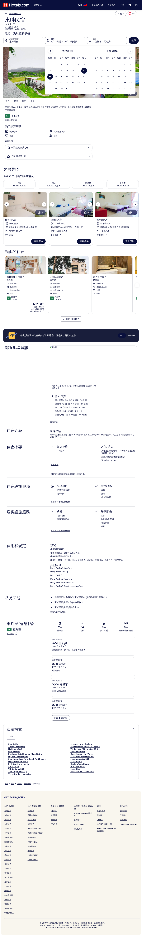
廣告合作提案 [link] (79, 824)
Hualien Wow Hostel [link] (79, 764)
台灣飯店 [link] (31, 811)
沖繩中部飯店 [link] (33, 842)
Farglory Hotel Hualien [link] (81, 744)
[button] (61, 65)
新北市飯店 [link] (8, 877)
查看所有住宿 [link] (15, 13)
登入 (137, 5)
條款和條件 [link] (101, 811)
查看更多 (54, 422)
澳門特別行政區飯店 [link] (35, 828)
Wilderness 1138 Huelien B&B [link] (84, 749)
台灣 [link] (12, 784)
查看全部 (9, 141)
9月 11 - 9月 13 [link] (123, 185)
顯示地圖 (55, 388)
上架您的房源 (97, 5)
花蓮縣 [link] (19, 784)
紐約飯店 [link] (7, 891)
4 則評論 (10, 633)
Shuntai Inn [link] (13, 744)
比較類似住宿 (72, 319)
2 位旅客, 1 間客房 (102, 41)
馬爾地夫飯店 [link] (33, 815)
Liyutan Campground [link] (18, 756)
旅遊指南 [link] (123, 820)
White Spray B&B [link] (16, 769)
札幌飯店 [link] (7, 900)
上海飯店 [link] (7, 886)
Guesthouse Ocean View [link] (82, 771)
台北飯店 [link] (7, 811)
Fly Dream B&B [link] (15, 749)
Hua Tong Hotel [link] (77, 766)
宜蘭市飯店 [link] (8, 842)
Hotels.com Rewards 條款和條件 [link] (106, 829)
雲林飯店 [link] (31, 851)
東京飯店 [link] (7, 851)
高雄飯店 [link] (7, 815)
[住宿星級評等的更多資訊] (13, 24)
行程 (122, 5)
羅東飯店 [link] (7, 860)
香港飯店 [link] (7, 855)
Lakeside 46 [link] (76, 761)
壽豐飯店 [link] (27, 784)
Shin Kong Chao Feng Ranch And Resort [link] (27, 759)
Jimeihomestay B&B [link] (79, 759)
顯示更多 (54, 464)
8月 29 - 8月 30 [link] (19, 185)
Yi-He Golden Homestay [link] (19, 774)
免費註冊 (131, 335)
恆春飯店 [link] (7, 864)
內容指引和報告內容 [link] (104, 824)
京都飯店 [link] (7, 846)
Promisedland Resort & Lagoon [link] (85, 746)
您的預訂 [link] (54, 811)
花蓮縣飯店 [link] (32, 846)
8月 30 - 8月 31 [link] (53, 185)
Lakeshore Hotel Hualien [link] (82, 756)
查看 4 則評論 (11, 120)
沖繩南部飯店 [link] (33, 855)
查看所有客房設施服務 (60, 530)
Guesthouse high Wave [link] (81, 754)
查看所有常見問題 (58, 612)
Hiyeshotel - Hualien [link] (18, 761)
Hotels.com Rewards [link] (128, 824)
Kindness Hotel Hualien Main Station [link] (25, 754)
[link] (132, 13)
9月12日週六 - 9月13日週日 (64, 41)
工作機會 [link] (123, 815)
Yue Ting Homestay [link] (17, 771)
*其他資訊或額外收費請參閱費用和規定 (66, 474)
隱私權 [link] (99, 815)
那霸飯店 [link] (7, 904)
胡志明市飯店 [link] (9, 913)
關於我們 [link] (123, 811)
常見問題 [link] (54, 815)
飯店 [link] (6, 784)
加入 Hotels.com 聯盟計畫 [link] (83, 814)
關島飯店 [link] (31, 824)
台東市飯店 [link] (8, 837)
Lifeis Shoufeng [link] (77, 751)
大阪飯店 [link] (7, 824)
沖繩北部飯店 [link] (33, 860)
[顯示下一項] (137, 285)
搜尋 (133, 40)
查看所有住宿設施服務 (60, 502)
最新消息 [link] (77, 820)
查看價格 (38, 241)
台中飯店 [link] (7, 833)
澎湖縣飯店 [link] (32, 837)
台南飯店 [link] (7, 828)
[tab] (11, 736)
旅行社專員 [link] (78, 829)
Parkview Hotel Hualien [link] (19, 764)
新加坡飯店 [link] (8, 908)
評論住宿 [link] (54, 824)
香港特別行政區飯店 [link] (35, 833)
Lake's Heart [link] (14, 751)
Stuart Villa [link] (13, 766)
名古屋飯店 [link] (8, 895)
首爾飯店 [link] (7, 868)
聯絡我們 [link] (54, 820)
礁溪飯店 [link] (7, 820)
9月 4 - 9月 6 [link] (88, 185)
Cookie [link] (100, 820)
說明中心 (111, 5)
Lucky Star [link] (75, 769)
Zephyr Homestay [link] (16, 746)
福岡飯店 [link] (7, 873)
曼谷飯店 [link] (7, 882)
